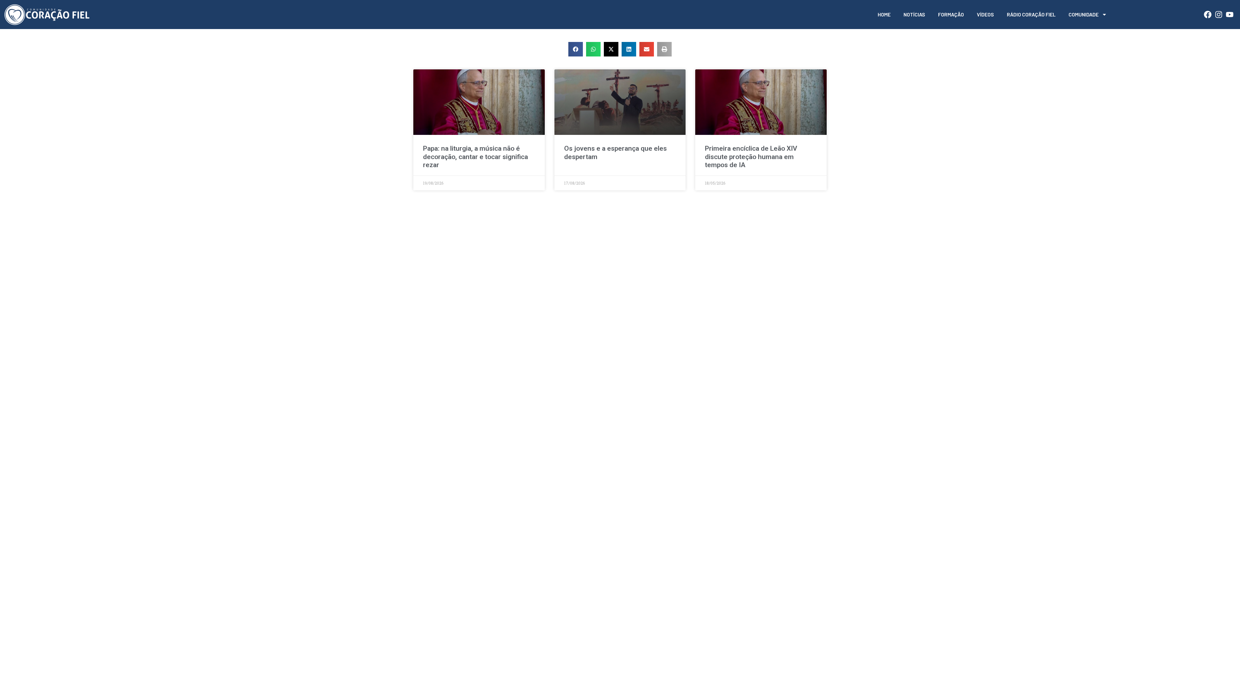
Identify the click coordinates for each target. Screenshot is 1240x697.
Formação (951, 14)
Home (884, 14)
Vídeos (985, 14)
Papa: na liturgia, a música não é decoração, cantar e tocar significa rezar (475, 156)
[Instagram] (1219, 14)
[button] (575, 49)
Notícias (914, 14)
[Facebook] (1208, 14)
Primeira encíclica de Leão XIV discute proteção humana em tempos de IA (751, 156)
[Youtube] (1230, 14)
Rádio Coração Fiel (1031, 14)
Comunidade (1084, 14)
